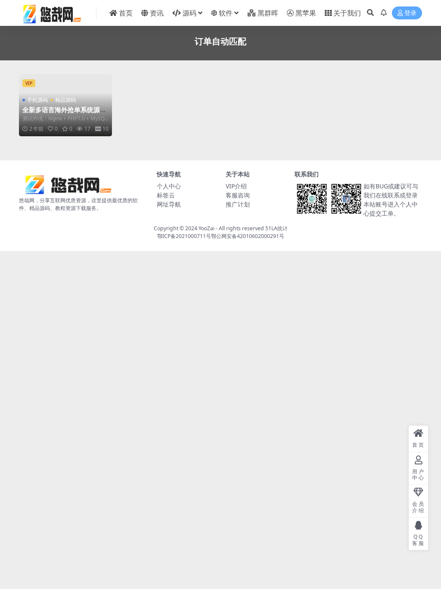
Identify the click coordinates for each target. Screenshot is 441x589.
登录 (410, 13)
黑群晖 (268, 13)
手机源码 (37, 99)
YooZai (206, 228)
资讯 (157, 13)
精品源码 (65, 99)
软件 (226, 13)
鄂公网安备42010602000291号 (247, 236)
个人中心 (169, 186)
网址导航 (169, 204)
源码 (189, 13)
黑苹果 (305, 13)
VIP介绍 (236, 186)
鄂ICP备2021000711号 (184, 236)
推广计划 (238, 204)
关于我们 (347, 13)
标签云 (166, 195)
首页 (126, 13)
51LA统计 (276, 228)
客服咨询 (238, 195)
